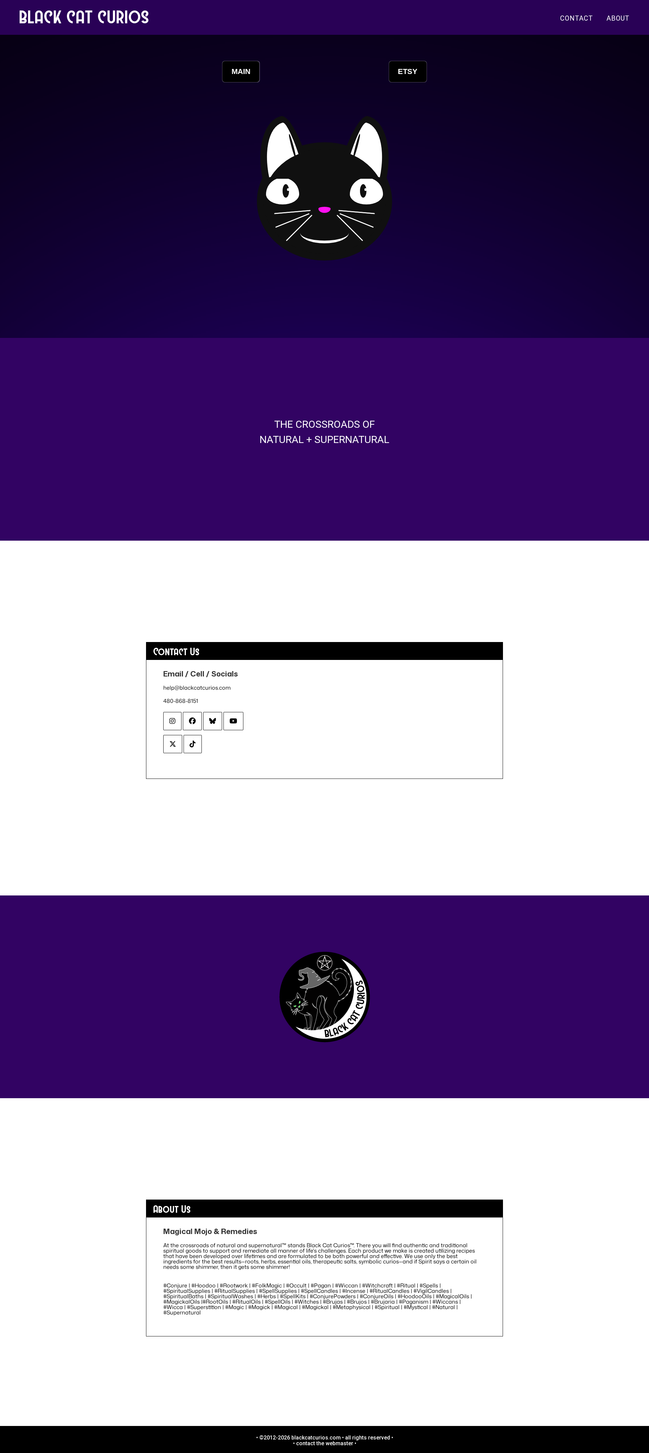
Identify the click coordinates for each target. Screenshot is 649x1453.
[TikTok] (193, 744)
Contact (576, 18)
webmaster (339, 1443)
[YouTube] (233, 721)
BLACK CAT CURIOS (85, 16)
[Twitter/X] (172, 744)
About (617, 18)
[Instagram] (172, 721)
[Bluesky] (212, 721)
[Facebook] (192, 721)
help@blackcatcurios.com (197, 687)
